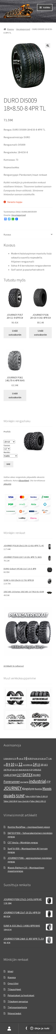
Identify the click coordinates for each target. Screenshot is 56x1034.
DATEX (27, 774)
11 (16, 764)
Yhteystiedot (14, 1013)
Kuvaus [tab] (7, 234)
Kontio (38, 788)
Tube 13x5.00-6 (10, 801)
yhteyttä (7, 484)
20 (31, 769)
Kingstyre (28, 788)
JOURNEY (13, 788)
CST (19, 775)
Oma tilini (13, 983)
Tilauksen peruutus (18, 1001)
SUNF (20, 795)
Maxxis (46, 788)
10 (12, 764)
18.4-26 (15, 770)
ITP (48, 781)
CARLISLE (37, 769)
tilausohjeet (24, 480)
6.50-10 (37, 758)
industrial (37, 781)
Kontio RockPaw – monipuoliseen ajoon (29, 827)
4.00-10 (21, 759)
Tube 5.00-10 (42, 796)
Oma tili (9, 1028)
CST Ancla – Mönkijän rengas (23, 842)
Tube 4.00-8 (30, 796)
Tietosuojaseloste (17, 1007)
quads (9, 795)
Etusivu (10, 29)
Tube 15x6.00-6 (24, 801)
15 (38, 764)
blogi (10, 971)
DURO (37, 775)
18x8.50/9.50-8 (24, 770)
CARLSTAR (10, 775)
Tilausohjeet (14, 989)
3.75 (14, 758)
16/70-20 (8, 769)
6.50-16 (43, 758)
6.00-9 (30, 758)
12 (20, 764)
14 (35, 764)
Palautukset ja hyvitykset (21, 995)
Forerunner (12, 781)
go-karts (24, 782)
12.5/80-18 (27, 764)
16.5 (46, 764)
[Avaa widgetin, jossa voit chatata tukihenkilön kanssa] (40, 1028)
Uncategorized (23, 29)
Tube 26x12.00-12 (38, 801)
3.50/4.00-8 (8, 758)
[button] (47, 45)
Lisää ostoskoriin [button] (15, 332)
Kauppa (12, 977)
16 (42, 764)
